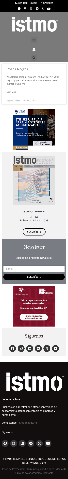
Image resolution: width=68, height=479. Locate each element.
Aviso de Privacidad (13, 469)
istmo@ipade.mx (27, 422)
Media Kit (61, 469)
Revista (33, 2)
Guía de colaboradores (28, 473)
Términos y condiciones (40, 469)
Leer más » (12, 92)
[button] (34, 40)
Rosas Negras (17, 69)
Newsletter (47, 2)
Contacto (48, 473)
